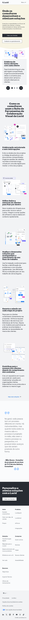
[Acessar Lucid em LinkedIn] (3, 614)
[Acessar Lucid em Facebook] (13, 614)
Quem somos (19, 539)
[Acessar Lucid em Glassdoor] (20, 614)
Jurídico (14, 598)
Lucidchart (18, 518)
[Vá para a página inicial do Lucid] (7, 2)
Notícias (17, 545)
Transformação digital (6, 539)
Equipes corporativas (6, 513)
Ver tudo (4, 560)
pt (5, 593)
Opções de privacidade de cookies (12, 602)
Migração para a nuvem (7, 544)
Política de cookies (7, 606)
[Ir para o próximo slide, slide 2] (21, 88)
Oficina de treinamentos (6, 582)
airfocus (17, 523)
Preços (4, 523)
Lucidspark (18, 513)
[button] (12, 88)
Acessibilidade (19, 560)
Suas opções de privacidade (13, 609)
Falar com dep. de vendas (7, 518)
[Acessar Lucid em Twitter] (6, 614)
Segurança (5, 571)
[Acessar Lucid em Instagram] (10, 614)
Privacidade (5, 598)
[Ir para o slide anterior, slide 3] (8, 88)
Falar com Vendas (12, 35)
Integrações (18, 528)
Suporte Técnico (7, 577)
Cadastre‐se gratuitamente (12, 41)
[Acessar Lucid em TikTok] (23, 614)
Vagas (17, 550)
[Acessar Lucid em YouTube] (16, 614)
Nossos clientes (19, 555)
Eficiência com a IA (7, 555)
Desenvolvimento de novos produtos (8, 550)
